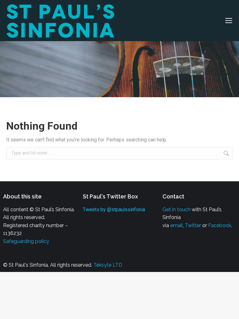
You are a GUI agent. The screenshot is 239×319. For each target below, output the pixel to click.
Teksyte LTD (107, 265)
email (176, 225)
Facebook (219, 225)
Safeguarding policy (26, 241)
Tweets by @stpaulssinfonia (114, 209)
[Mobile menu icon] (229, 21)
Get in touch (176, 209)
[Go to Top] (229, 309)
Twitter (193, 225)
